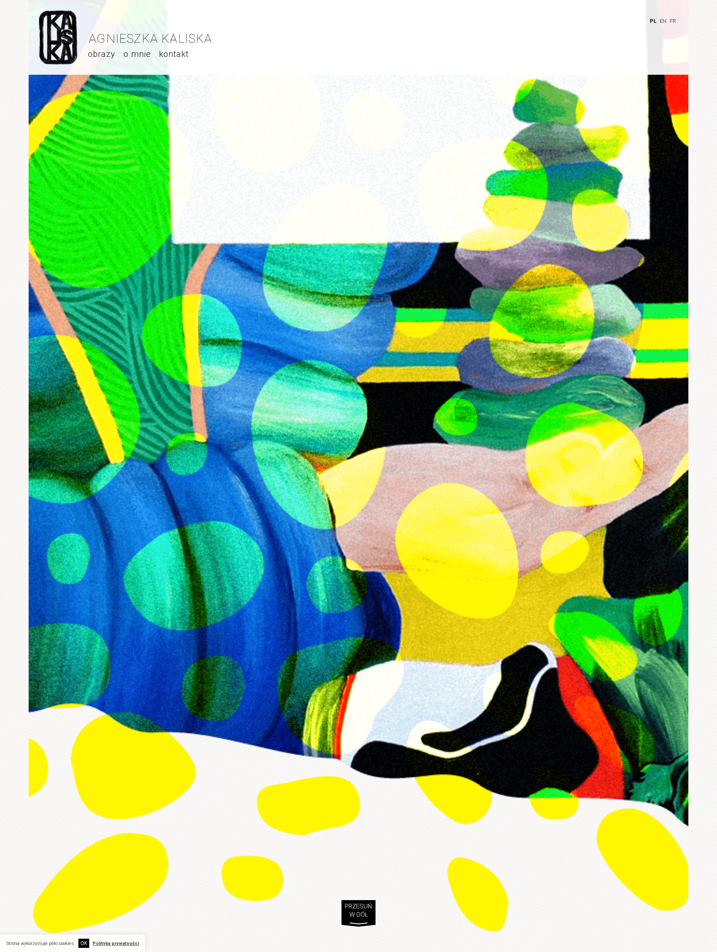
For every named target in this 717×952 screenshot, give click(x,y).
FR (673, 21)
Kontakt (174, 54)
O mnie (137, 54)
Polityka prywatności (116, 943)
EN (663, 21)
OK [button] (83, 943)
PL (653, 21)
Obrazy (101, 54)
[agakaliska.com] (58, 62)
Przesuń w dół (358, 912)
